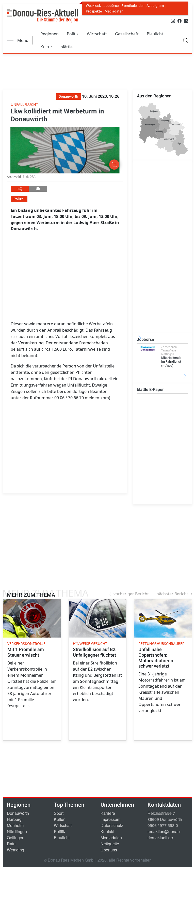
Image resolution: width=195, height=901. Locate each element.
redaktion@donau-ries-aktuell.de (164, 834)
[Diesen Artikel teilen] (20, 189)
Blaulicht (155, 34)
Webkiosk (93, 6)
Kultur (46, 47)
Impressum (110, 819)
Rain (11, 844)
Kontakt (107, 831)
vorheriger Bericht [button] (131, 594)
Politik (73, 34)
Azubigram (155, 6)
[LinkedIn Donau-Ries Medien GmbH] (186, 20)
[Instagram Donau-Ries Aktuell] (173, 20)
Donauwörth (18, 813)
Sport (58, 813)
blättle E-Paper (150, 389)
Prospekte (94, 11)
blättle (66, 47)
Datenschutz (112, 825)
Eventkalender (132, 6)
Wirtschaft (97, 34)
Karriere (108, 813)
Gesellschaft (127, 34)
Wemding (15, 850)
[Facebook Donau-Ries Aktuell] (179, 20)
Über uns (109, 850)
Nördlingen (17, 831)
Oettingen (15, 837)
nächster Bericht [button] (172, 594)
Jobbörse (111, 6)
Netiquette (110, 844)
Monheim (15, 825)
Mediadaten (114, 11)
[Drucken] (38, 189)
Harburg (14, 819)
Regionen (49, 34)
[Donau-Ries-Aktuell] (42, 15)
